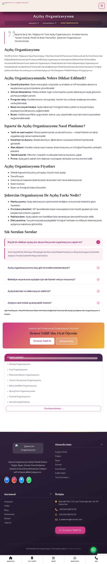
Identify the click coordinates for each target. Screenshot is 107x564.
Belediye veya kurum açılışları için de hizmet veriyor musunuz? (41, 279)
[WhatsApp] (93, 550)
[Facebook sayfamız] (6, 480)
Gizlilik (78, 549)
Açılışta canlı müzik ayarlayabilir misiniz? (30, 302)
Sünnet (58, 464)
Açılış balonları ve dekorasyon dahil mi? (29, 291)
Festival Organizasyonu (19, 396)
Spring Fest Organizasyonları (22, 391)
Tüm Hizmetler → (62, 477)
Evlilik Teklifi (60, 473)
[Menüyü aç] (102, 6)
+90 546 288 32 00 (67, 509)
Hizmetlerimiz (48, 23)
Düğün (58, 456)
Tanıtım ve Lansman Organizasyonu (25, 380)
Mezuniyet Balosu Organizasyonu (24, 375)
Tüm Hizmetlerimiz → (53, 408)
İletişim (7, 518)
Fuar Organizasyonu (18, 369)
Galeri (6, 506)
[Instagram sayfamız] (14, 480)
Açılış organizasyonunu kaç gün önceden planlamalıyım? (39, 267)
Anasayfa (33, 23)
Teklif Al (7, 523)
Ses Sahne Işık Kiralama (19, 402)
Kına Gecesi (60, 469)
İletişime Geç (67, 341)
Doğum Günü (61, 452)
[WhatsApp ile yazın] (28, 480)
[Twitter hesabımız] (21, 480)
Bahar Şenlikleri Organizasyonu (23, 385)
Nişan (57, 460)
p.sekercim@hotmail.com (70, 519)
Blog (6, 510)
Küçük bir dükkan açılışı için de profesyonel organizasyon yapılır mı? (45, 242)
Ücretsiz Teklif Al (42, 341)
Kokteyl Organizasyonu (19, 364)
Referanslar (9, 514)
